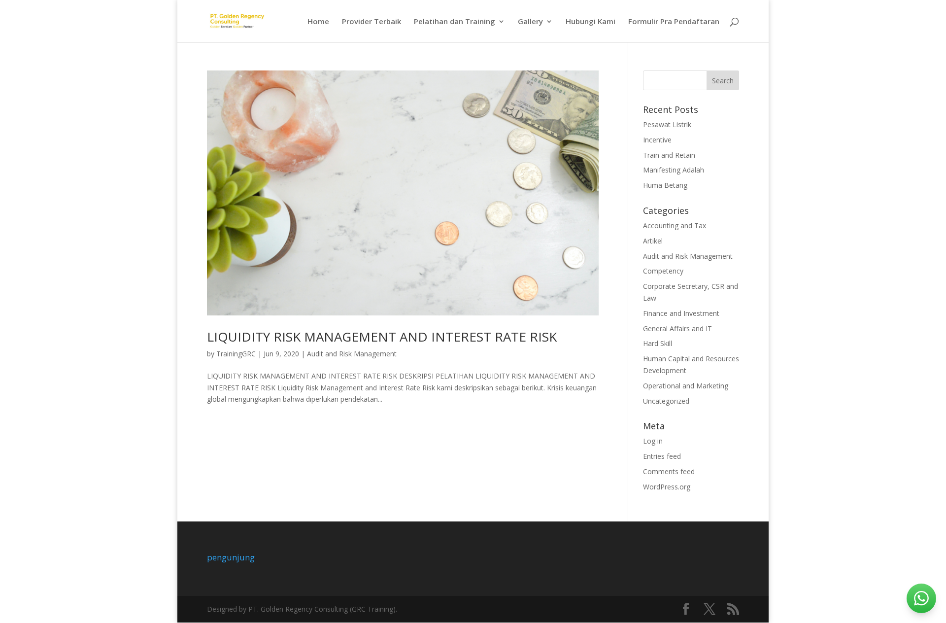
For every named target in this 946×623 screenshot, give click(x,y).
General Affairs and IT (677, 328)
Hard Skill (657, 343)
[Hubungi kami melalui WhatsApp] (921, 598)
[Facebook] (686, 609)
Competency (663, 271)
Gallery (530, 22)
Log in (653, 441)
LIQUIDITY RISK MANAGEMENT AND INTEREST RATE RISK (382, 337)
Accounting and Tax (674, 225)
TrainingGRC (236, 353)
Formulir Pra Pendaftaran (673, 22)
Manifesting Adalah (673, 169)
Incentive (657, 139)
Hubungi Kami (590, 22)
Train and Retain (669, 155)
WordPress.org (666, 486)
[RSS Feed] (733, 609)
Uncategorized (666, 401)
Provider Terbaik (371, 22)
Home (318, 22)
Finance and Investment (681, 313)
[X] (709, 609)
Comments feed (669, 471)
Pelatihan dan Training (454, 22)
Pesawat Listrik (667, 124)
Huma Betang (665, 185)
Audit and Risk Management (352, 353)
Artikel (653, 240)
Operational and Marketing (685, 385)
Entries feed (662, 456)
